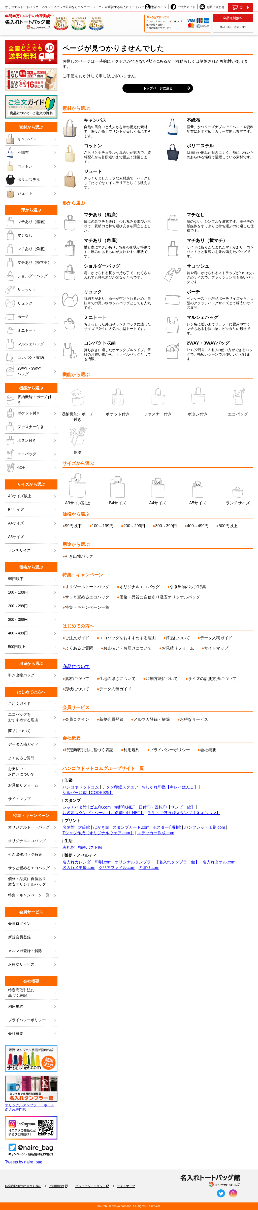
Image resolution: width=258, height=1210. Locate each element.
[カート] (240, 7)
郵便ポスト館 (90, 847)
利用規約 (15, 1006)
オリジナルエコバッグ (27, 841)
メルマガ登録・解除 (25, 951)
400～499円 (18, 633)
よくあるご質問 (21, 758)
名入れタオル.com (219, 862)
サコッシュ (26, 289)
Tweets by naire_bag (23, 1162)
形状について (77, 689)
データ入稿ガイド (23, 744)
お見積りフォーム (23, 785)
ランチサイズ (19, 550)
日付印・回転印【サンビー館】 (167, 807)
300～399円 (18, 619)
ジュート (25, 193)
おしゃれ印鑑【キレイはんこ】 (170, 787)
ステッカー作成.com (155, 833)
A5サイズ (16, 537)
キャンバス (26, 139)
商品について (19, 731)
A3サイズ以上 (19, 496)
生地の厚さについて (117, 678)
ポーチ (23, 317)
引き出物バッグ (21, 675)
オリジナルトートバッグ (29, 827)
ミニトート (26, 330)
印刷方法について (162, 678)
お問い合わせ (215, 7)
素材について (77, 678)
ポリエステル (28, 179)
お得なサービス (21, 964)
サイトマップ (19, 799)
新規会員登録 (19, 937)
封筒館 (84, 827)
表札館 (68, 847)
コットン (25, 166)
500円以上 (16, 647)
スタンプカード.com (131, 827)
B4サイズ (16, 509)
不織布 (23, 152)
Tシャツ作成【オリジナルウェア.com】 (98, 833)
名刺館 (68, 827)
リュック (25, 303)
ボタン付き (26, 440)
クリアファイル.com (117, 867)
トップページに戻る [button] (158, 88)
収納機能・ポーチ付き (34, 399)
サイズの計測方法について (212, 678)
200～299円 (18, 606)
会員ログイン (19, 923)
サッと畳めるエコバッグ (29, 868)
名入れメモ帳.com (78, 867)
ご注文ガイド (186, 7)
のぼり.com (149, 867)
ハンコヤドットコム (80, 787)
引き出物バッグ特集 (25, 854)
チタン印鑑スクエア (120, 787)
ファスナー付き (30, 427)
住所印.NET (124, 807)
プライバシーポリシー (27, 1020)
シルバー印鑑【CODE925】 (87, 792)
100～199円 (18, 592)
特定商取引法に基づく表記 (89, 750)
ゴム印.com (100, 807)
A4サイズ (16, 523)
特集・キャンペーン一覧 (29, 895)
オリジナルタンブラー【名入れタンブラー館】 (157, 862)
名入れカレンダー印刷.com (86, 862)
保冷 (21, 467)
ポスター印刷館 (167, 827)
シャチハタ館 (74, 807)
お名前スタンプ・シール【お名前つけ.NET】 (103, 813)
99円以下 (15, 579)
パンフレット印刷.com (204, 827)
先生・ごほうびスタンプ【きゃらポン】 (184, 813)
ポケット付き (28, 413)
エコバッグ (26, 454)
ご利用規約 (56, 1186)
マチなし (25, 235)
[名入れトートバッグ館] (210, 1181)
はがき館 (101, 827)
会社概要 (15, 1033)
